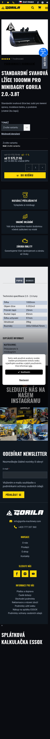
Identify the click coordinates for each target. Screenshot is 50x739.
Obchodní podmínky (25, 598)
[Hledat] (32, 7)
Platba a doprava (25, 591)
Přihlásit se (13, 495)
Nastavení (24, 380)
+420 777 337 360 (27, 527)
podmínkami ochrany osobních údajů (23, 486)
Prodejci (25, 547)
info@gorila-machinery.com (27, 521)
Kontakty (25, 556)
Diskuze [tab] (30, 280)
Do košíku (27, 175)
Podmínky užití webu (25, 606)
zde (30, 366)
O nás (25, 542)
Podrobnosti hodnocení (19, 64)
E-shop (25, 551)
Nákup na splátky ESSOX (25, 609)
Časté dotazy (25, 595)
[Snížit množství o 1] (29, 167)
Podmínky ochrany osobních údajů (25, 613)
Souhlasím (25, 372)
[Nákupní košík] (39, 7)
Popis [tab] (19, 280)
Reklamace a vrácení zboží (25, 602)
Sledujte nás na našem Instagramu (25, 395)
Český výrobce (28, 2)
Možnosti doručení (10, 134)
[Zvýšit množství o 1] (42, 167)
